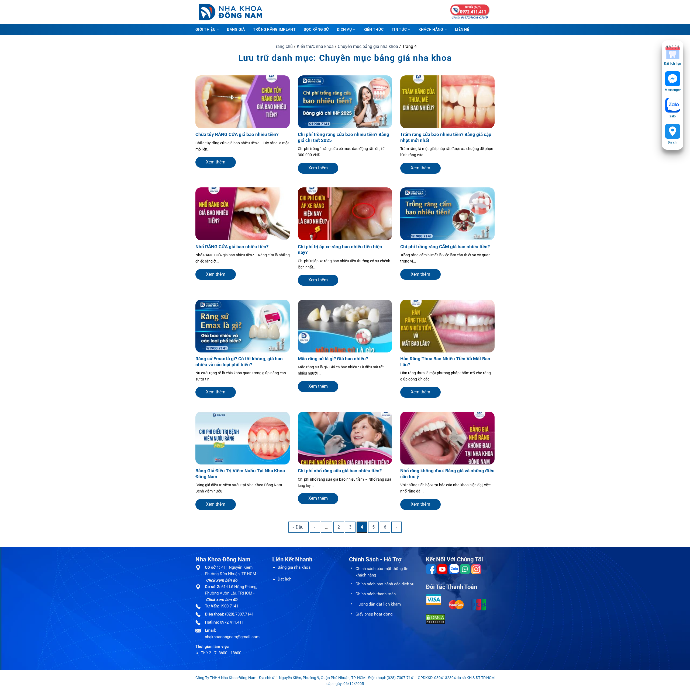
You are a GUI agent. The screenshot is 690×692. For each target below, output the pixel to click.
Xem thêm (215, 162)
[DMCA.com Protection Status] (435, 618)
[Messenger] (672, 78)
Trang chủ (283, 46)
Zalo (673, 116)
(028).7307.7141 (239, 614)
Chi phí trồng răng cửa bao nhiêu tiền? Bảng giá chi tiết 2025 (343, 137)
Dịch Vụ (344, 29)
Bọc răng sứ (316, 29)
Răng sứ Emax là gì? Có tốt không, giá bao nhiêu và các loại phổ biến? (239, 361)
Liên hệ (462, 29)
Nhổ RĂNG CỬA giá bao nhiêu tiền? (231, 246)
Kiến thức (374, 29)
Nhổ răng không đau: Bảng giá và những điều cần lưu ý (447, 473)
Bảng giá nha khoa (294, 567)
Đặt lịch (284, 579)
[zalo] (672, 105)
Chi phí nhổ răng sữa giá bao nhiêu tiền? (340, 470)
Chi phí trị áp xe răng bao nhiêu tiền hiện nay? (340, 249)
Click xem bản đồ (221, 580)
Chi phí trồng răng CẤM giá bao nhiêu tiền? (445, 246)
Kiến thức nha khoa (315, 46)
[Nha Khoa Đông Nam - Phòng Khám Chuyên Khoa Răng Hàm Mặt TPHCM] (234, 12)
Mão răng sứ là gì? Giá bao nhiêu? (333, 358)
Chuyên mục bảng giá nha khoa (368, 46)
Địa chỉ (672, 142)
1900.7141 (229, 606)
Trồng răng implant (274, 29)
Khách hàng (431, 29)
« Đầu (298, 527)
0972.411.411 (232, 622)
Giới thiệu (205, 29)
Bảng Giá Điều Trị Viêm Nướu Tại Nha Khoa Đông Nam (240, 473)
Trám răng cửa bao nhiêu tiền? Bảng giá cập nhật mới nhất (445, 137)
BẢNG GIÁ (236, 29)
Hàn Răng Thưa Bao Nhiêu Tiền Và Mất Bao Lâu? (445, 361)
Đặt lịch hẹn (672, 63)
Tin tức (399, 29)
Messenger (673, 90)
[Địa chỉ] (672, 131)
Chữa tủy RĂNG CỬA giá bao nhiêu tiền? (236, 134)
